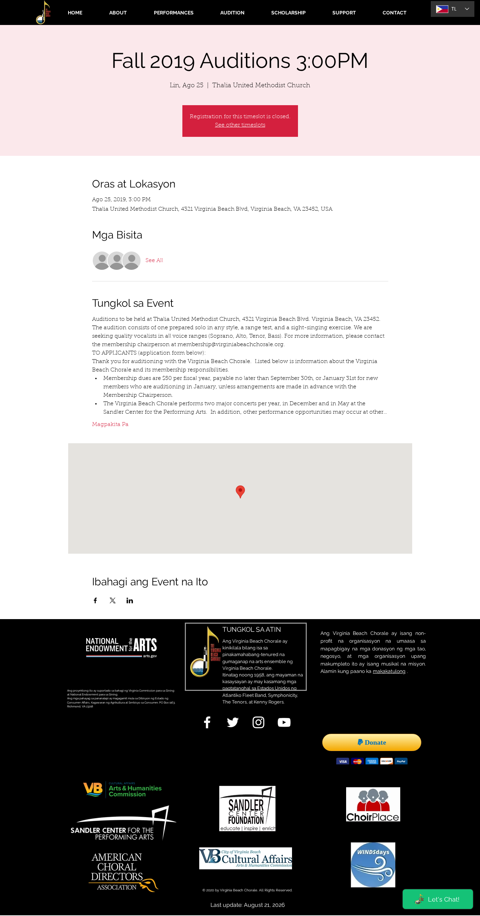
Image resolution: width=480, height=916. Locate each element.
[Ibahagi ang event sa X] (112, 600)
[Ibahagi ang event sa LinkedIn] (130, 600)
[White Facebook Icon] (207, 722)
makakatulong (389, 671)
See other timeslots (240, 125)
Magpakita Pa (110, 424)
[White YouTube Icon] (284, 722)
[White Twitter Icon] (233, 722)
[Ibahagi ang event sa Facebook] (95, 600)
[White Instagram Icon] (258, 722)
